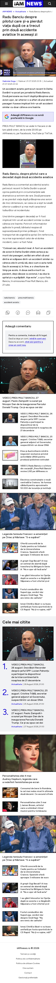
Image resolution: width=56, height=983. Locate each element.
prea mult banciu (26, 298)
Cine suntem (28, 968)
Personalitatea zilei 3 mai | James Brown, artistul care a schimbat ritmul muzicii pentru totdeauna (28, 806)
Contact (28, 973)
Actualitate (20, 12)
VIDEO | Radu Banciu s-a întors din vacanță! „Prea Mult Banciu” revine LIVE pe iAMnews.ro (28, 469)
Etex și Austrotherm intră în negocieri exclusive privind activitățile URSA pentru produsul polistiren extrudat (28, 455)
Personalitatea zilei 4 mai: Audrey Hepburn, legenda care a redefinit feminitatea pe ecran (28, 759)
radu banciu (9, 298)
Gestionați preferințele (28, 977)
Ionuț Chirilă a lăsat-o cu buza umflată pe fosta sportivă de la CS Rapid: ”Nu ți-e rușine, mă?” (28, 608)
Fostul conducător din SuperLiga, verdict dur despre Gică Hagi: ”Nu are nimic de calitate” (28, 593)
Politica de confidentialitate (28, 959)
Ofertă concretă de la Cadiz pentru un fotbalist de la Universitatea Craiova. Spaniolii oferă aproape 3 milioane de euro (28, 549)
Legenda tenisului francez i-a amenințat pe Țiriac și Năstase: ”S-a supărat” (28, 516)
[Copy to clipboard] (48, 312)
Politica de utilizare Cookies (28, 963)
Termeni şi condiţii (28, 954)
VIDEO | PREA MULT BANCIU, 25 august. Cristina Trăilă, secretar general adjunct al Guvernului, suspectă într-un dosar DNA (28, 441)
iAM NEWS (7, 12)
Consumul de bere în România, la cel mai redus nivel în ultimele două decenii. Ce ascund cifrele (28, 792)
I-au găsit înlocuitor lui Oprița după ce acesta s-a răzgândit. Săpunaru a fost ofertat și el (28, 579)
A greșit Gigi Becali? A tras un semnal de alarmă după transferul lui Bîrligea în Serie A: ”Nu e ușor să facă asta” (28, 565)
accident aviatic (11, 302)
